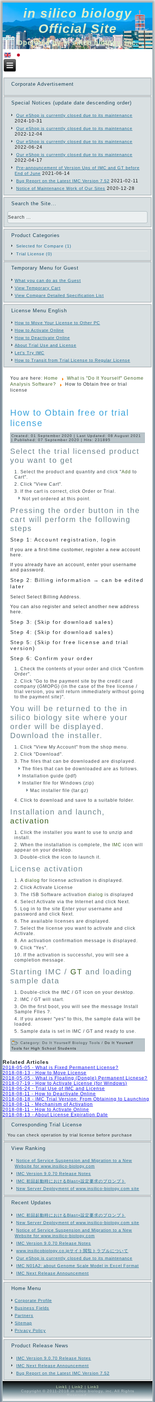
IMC (117, 844)
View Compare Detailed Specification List (59, 295)
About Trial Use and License (45, 345)
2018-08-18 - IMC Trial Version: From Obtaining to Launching (76, 1099)
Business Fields (32, 1308)
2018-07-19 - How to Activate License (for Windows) (65, 1083)
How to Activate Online (39, 330)
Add (126, 471)
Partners (24, 1315)
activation (29, 821)
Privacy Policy (30, 1330)
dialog (32, 880)
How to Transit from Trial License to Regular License (72, 360)
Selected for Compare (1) (43, 246)
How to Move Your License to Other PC (57, 323)
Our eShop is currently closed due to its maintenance (74, 115)
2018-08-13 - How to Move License (45, 1072)
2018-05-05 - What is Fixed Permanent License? (61, 1067)
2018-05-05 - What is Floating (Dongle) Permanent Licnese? (75, 1078)
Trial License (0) (34, 254)
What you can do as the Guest (48, 280)
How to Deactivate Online (42, 338)
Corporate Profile (33, 1300)
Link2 (77, 1387)
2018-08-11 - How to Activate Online (46, 1109)
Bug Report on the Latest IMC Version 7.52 (62, 181)
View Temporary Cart (38, 288)
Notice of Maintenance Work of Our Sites (60, 188)
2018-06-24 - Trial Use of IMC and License (54, 1088)
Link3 (93, 1387)
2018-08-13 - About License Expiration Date (55, 1114)
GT (76, 972)
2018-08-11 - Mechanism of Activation (48, 1104)
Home (51, 378)
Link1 (61, 1387)
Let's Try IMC (29, 352)
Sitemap (23, 1323)
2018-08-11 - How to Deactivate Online (49, 1093)
